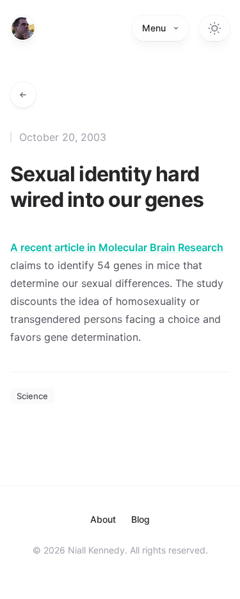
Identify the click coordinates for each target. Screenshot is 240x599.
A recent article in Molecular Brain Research (116, 247)
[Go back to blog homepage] (23, 95)
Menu (154, 27)
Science (32, 396)
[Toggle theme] (214, 28)
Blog (140, 519)
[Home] (23, 28)
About (103, 519)
